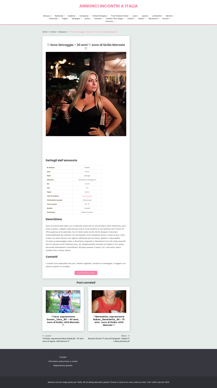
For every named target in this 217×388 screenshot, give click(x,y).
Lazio (134, 16)
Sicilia (87, 18)
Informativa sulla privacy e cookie (62, 361)
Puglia (64, 18)
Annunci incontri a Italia (108, 6)
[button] (48, 102)
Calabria (71, 16)
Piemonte (53, 18)
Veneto (141, 18)
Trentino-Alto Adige (114, 18)
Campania (83, 16)
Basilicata (59, 16)
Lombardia (156, 16)
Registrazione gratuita (86, 273)
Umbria (130, 18)
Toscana (97, 18)
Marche (169, 16)
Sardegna (76, 18)
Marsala (89, 196)
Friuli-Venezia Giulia (119, 16)
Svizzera (109, 21)
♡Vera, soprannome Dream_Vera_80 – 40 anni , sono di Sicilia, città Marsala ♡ (63, 321)
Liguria (144, 16)
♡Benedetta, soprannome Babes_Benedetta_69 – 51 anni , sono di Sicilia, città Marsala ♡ (109, 321)
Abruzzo (46, 16)
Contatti (62, 357)
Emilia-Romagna (99, 16)
